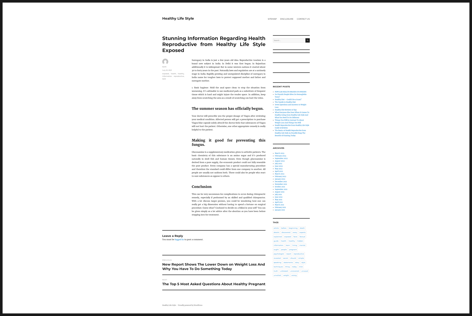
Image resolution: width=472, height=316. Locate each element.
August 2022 (280, 161)
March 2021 (279, 205)
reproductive (179, 76)
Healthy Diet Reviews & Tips (286, 110)
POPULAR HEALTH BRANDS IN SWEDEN (290, 92)
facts (295, 237)
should (293, 258)
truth (276, 271)
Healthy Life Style (178, 18)
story (297, 262)
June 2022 (279, 166)
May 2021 (278, 200)
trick (301, 267)
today (294, 267)
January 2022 (280, 179)
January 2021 (280, 210)
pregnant (293, 249)
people (284, 249)
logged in (179, 239)
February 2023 (280, 156)
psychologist (279, 254)
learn (288, 245)
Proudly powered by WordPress (190, 305)
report (288, 254)
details (276, 232)
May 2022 (278, 169)
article (276, 228)
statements (288, 262)
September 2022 (281, 158)
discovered (286, 232)
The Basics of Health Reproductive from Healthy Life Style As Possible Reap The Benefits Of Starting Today (290, 133)
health (173, 74)
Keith (164, 67)
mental (302, 245)
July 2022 (278, 164)
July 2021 (278, 194)
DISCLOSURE (286, 19)
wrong (294, 275)
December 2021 (281, 182)
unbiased (284, 271)
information (167, 76)
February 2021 (280, 207)
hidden (300, 241)
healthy (181, 74)
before (283, 228)
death (302, 228)
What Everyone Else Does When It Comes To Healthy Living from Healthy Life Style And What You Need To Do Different (292, 115)
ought (276, 249)
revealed (277, 258)
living (294, 245)
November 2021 (281, 184)
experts (302, 232)
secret (285, 258)
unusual (304, 271)
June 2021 (278, 197)
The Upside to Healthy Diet (285, 102)
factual (302, 237)
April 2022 (279, 171)
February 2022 (280, 176)
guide (276, 241)
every (295, 232)
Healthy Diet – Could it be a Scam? (288, 100)
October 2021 (280, 187)
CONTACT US (303, 19)
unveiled (277, 275)
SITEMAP (272, 19)
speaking (277, 262)
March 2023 (279, 153)
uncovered (294, 271)
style (164, 79)
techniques (278, 267)
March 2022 (279, 174)
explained (278, 237)
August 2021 (279, 192)
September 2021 (281, 189)
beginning (293, 228)
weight (286, 275)
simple (301, 258)
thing (287, 267)
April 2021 (279, 202)
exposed (165, 74)
